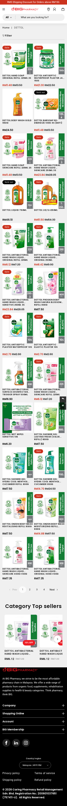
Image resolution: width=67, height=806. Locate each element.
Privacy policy (11, 773)
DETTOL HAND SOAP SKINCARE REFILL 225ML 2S (16, 166)
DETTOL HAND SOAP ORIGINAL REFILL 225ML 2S (16, 77)
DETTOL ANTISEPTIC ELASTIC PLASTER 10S (46, 346)
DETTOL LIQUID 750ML (14, 210)
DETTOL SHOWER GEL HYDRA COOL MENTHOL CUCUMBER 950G (47, 482)
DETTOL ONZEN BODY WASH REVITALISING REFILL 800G (17, 525)
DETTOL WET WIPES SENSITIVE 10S (13, 435)
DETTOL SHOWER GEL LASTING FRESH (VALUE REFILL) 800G (47, 437)
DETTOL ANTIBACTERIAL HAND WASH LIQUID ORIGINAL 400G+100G (47, 571)
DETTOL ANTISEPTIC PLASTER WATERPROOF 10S (17, 346)
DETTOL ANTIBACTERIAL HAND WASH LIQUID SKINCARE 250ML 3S (47, 168)
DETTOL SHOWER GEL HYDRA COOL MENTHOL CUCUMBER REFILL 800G (15, 482)
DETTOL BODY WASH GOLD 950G (17, 121)
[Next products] (57, 639)
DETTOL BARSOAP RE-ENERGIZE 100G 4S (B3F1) (48, 121)
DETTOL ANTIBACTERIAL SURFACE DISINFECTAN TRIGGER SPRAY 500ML (15, 392)
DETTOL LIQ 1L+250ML (46, 210)
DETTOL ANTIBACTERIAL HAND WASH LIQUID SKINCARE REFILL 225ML (47, 392)
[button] (3, 9)
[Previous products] (9, 639)
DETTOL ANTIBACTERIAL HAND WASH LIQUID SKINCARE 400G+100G (15, 571)
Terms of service (44, 773)
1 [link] (22, 589)
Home (5, 27)
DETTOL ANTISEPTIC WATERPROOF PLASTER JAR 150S (49, 78)
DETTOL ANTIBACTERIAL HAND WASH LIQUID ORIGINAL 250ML (47, 257)
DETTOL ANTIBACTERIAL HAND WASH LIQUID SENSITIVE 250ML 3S (15, 302)
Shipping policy (12, 779)
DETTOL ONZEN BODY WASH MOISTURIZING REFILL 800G (49, 526)
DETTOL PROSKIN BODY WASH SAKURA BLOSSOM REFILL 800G (47, 302)
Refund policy (43, 779)
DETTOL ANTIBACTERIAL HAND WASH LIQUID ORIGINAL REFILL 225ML (15, 257)
